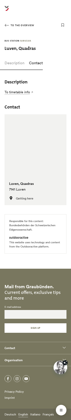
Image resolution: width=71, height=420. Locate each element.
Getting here (24, 198)
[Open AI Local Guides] (60, 367)
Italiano (35, 414)
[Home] (7, 10)
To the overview (22, 25)
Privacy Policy (14, 391)
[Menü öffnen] (61, 410)
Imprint (10, 398)
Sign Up (35, 328)
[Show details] (65, 362)
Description (14, 62)
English (23, 414)
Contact (36, 62)
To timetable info (17, 92)
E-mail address (13, 307)
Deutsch (10, 414)
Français (48, 414)
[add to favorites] (62, 25)
